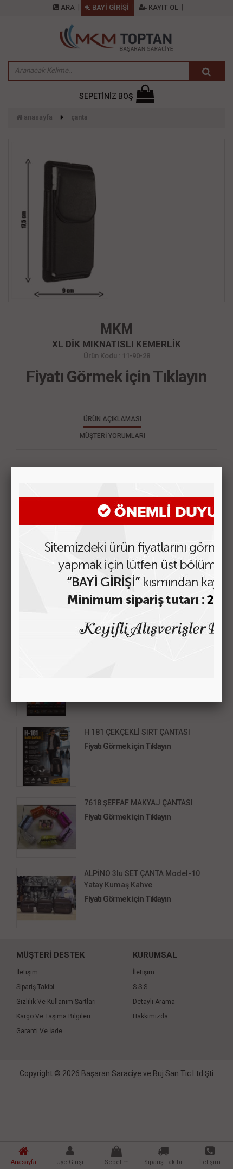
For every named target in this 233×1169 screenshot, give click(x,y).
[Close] (222, 467)
